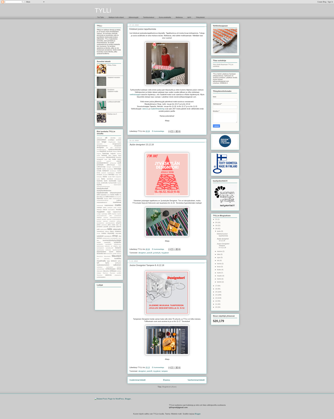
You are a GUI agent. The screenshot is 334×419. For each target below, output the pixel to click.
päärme (118, 226)
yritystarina (118, 275)
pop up (118, 225)
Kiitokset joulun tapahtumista (142, 29)
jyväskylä (156, 253)
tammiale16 (100, 248)
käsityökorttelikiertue (104, 191)
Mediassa (179, 17)
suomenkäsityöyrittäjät (112, 240)
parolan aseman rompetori (106, 221)
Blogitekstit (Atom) (169, 387)
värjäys (99, 273)
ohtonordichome (102, 215)
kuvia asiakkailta (102, 183)
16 (216, 289)
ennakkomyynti (101, 149)
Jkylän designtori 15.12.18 (141, 144)
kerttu (119, 171)
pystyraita (112, 226)
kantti (99, 169)
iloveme (118, 157)
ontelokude (117, 215)
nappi (109, 212)
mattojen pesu (101, 207)
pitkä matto (111, 225)
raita (109, 229)
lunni (115, 196)
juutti (119, 163)
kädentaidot (117, 184)
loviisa (111, 197)
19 (216, 225)
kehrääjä (117, 169)
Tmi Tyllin (100, 17)
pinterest (104, 225)
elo (218, 260)
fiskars (115, 151)
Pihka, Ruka (112, 65)
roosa (98, 233)
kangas (109, 166)
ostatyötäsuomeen (115, 217)
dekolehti (99, 144)
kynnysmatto (112, 183)
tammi (219, 282)
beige (104, 142)
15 (216, 292)
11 (216, 304)
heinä (219, 264)
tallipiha (115, 246)
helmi (98, 155)
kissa (116, 174)
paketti (99, 219)
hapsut (99, 153)
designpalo (117, 145)
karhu (104, 169)
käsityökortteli (102, 188)
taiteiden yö (108, 246)
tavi (104, 253)
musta (118, 209)
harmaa (105, 153)
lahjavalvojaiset (115, 193)
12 (216, 301)
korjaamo (118, 176)
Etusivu (166, 380)
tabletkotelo (117, 244)
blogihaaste (112, 142)
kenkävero (113, 171)
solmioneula (106, 238)
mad (110, 198)
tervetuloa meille (111, 253)
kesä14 (104, 173)
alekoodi (99, 138)
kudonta (100, 181)
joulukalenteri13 (102, 163)
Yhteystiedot (200, 17)
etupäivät (102, 151)
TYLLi (103, 10)
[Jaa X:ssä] (174, 131)
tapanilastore (101, 252)
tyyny (107, 263)
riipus (112, 231)
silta (120, 236)
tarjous (118, 252)
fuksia (119, 151)
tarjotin (111, 251)
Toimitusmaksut (148, 17)
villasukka (106, 271)
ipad (106, 159)
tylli (98, 263)
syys (219, 257)
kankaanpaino (116, 166)
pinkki (98, 225)
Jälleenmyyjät (133, 17)
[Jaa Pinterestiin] (179, 131)
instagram (100, 159)
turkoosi (114, 261)
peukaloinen (100, 223)
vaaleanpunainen (103, 265)
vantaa (119, 267)
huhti (219, 273)
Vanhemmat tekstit (196, 380)
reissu (107, 231)
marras (219, 251)
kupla (119, 181)
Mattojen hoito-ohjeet (116, 17)
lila (120, 194)
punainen (100, 226)
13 (216, 298)
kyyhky (99, 185)
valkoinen (117, 265)
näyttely (114, 214)
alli (106, 138)
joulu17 (109, 161)
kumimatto (112, 181)
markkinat (117, 202)
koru (103, 179)
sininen (99, 238)
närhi (109, 214)
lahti (98, 195)
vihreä (119, 269)
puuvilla (105, 226)
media (119, 207)
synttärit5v (100, 244)
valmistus (99, 267)
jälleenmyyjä (111, 165)
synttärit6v (108, 244)
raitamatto (117, 229)
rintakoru (118, 231)
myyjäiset (165, 253)
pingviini (118, 223)
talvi (120, 246)
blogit (119, 142)
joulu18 (149, 253)
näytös (119, 214)
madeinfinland (117, 198)
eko (111, 147)
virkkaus (113, 271)
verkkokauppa (135, 95)
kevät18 (99, 174)
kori (113, 176)
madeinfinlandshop (157, 109)
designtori (142, 253)
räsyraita (118, 233)
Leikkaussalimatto (114, 102)
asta (119, 138)
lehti (108, 194)
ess (98, 151)
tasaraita (100, 253)
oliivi (110, 215)
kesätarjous (111, 173)
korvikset (110, 179)
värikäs (119, 271)
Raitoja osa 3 (112, 114)
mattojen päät (111, 207)
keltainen (105, 171)
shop (115, 235)
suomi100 (107, 242)
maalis (219, 276)
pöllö (98, 229)
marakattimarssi (102, 202)
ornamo (105, 217)
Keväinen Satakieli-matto (113, 90)
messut (99, 209)
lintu (101, 196)
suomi (99, 242)
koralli (109, 176)
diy (107, 147)
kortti (98, 179)
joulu (119, 159)
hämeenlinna (110, 157)
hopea (115, 155)
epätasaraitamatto (114, 149)
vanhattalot (109, 267)
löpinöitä (100, 198)
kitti (120, 174)
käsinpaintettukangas (103, 186)
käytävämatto (102, 193)
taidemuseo (100, 246)
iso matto (112, 159)
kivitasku (99, 176)
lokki (107, 197)
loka (218, 254)
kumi (105, 181)
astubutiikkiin (101, 140)
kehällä (99, 171)
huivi (119, 155)
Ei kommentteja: (158, 131)
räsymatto (110, 233)
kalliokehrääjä (101, 166)
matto (118, 205)
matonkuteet (109, 205)
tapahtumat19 (117, 250)
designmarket (116, 144)
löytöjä (106, 198)
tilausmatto (107, 256)
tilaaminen (100, 256)
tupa (108, 261)
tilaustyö (116, 256)
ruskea (103, 233)
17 (216, 286)
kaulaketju (110, 169)
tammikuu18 (109, 248)
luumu (119, 196)
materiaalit (100, 205)
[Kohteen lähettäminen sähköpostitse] (169, 131)
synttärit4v (117, 242)
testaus (119, 253)
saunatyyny (108, 236)
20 (216, 222)
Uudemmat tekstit (137, 380)
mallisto (118, 200)
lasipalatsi (103, 194)
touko (219, 270)
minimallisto (111, 209)
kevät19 (105, 174)
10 (216, 307)
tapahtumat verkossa (104, 250)
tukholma (106, 258)
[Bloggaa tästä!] (172, 131)
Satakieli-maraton (114, 77)
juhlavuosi (113, 163)
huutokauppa (101, 157)
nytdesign (104, 214)
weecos (145, 109)
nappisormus (117, 212)
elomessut (118, 147)
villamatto (99, 271)
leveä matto (114, 195)
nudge (99, 214)
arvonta (113, 138)
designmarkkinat (102, 145)
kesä (98, 173)
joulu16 (99, 161)
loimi (104, 196)
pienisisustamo (110, 223)
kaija (119, 165)
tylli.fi (189, 17)
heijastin (113, 153)
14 (216, 295)
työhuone (118, 263)
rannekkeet (100, 231)
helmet (119, 153)
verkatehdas (100, 269)
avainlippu (111, 140)
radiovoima (103, 229)
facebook (109, 151)
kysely (119, 183)
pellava (119, 221)
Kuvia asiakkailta (165, 17)
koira (105, 176)
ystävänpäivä (101, 277)
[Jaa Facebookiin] (177, 131)
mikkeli (105, 209)
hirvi (110, 155)
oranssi (99, 217)
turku (119, 261)
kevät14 (118, 173)
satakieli (100, 236)
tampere (165, 371)
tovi (98, 258)
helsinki (104, 155)
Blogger (197, 414)
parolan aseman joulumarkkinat (111, 219)
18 (216, 229)
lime (98, 196)
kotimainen (118, 179)
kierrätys (111, 174)
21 (216, 219)
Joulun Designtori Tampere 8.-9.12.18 (146, 265)
